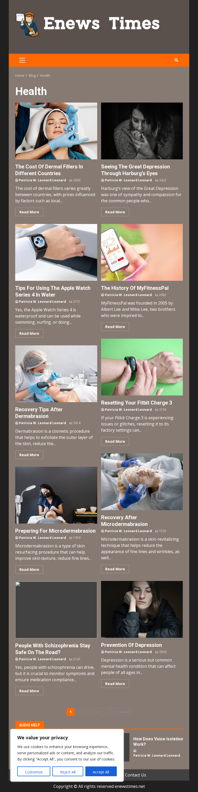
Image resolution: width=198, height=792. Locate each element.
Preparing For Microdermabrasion (56, 495)
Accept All (101, 772)
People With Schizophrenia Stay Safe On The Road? (56, 609)
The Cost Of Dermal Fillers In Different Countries (56, 131)
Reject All (68, 772)
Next (125, 711)
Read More (29, 211)
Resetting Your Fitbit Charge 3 (142, 367)
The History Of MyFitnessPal (142, 252)
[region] (67, 755)
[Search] (176, 60)
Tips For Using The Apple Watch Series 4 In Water (56, 252)
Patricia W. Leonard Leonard (42, 180)
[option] (142, 749)
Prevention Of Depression (142, 609)
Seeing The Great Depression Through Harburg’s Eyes (142, 131)
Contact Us (135, 775)
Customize (34, 772)
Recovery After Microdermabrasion (142, 481)
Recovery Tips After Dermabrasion (56, 373)
